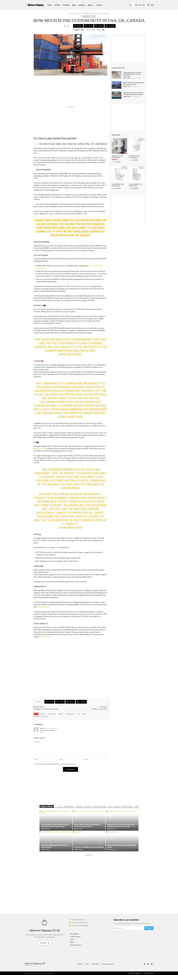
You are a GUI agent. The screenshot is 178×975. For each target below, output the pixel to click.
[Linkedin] (152, 964)
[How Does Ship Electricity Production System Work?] (55, 841)
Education (88, 806)
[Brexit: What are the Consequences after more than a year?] (116, 85)
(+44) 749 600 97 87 (149, 973)
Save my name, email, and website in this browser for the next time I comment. (55, 764)
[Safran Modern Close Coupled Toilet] (119, 174)
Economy (79, 806)
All (60, 806)
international (70, 714)
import (61, 714)
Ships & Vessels (127, 806)
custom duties (40, 448)
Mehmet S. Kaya (79, 30)
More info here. (70, 354)
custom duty (52, 714)
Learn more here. (44, 607)
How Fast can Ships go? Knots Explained (89, 847)
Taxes (137, 806)
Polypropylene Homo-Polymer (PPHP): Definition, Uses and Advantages (132, 74)
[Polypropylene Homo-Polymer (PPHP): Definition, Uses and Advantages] (116, 75)
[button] (130, 5)
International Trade (77, 13)
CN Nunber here (70, 527)
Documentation (69, 806)
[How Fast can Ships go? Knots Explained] (89, 840)
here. (78, 561)
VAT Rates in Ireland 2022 (99, 709)
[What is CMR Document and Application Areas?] (122, 840)
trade (84, 714)
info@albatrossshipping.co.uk (135, 973)
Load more (88, 855)
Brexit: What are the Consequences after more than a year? (87, 825)
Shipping (116, 806)
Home (69, 13)
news (109, 806)
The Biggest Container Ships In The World (46, 709)
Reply (41, 732)
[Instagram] (148, 964)
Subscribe (149, 928)
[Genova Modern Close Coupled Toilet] (136, 174)
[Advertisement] (70, 91)
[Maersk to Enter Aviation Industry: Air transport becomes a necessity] (116, 95)
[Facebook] (144, 964)
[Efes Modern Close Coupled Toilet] (136, 146)
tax (79, 714)
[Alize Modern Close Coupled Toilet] (119, 146)
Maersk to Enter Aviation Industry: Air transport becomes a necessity (121, 825)
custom (42, 714)
